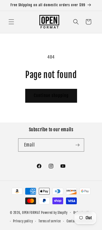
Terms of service (50, 221)
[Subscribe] (77, 145)
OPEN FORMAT (31, 212)
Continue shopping (51, 95)
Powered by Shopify (54, 212)
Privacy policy (23, 221)
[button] (11, 22)
